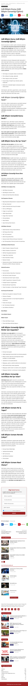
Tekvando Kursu (13, 590)
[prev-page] (2, 562)
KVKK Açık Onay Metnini (8, 510)
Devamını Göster (13, 597)
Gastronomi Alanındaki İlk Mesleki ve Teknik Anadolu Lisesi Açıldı (18, 616)
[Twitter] (15, 609)
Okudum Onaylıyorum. (12, 510)
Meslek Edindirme (12, 3)
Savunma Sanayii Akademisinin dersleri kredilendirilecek (17, 650)
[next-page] (4, 562)
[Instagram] (6, 609)
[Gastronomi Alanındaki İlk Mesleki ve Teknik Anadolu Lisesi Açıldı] (5, 618)
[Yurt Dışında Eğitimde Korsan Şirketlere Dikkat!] (5, 645)
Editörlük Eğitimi (13, 575)
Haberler (11, 618)
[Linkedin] (9, 609)
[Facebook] (2, 609)
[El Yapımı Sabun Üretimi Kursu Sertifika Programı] (5, 550)
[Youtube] (19, 609)
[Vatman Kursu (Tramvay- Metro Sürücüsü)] (5, 570)
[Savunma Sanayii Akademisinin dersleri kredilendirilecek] (5, 652)
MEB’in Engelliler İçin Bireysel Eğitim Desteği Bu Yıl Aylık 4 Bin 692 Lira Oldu (18, 658)
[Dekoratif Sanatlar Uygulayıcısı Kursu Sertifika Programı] (5, 543)
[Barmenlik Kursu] (5, 585)
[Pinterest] (12, 609)
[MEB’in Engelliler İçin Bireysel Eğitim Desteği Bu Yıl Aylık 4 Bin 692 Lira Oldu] (5, 659)
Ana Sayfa (3, 3)
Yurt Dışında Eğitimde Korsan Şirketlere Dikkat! (16, 643)
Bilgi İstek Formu (14, 490)
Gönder (14, 513)
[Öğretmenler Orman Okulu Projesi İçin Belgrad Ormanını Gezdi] (5, 633)
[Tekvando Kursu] (5, 592)
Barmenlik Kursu (13, 583)
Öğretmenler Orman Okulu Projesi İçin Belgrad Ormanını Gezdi (18, 631)
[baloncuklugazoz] (2, 521)
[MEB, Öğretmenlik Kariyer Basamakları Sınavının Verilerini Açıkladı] (5, 626)
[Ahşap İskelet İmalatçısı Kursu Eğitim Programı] (5, 557)
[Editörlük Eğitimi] (5, 578)
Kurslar (7, 3)
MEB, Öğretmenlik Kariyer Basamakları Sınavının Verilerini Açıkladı (17, 624)
